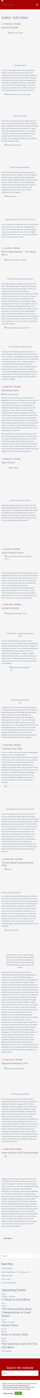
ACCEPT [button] (18, 1393)
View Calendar (6, 1351)
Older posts (8, 1238)
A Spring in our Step (12, 748)
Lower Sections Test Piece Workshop (20, 1152)
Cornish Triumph (10, 27)
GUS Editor (17, 24)
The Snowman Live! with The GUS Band (19, 1345)
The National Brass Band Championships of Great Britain (16, 1312)
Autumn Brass (10, 1325)
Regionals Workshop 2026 (15, 1063)
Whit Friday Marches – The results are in (19, 253)
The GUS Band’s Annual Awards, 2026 (18, 864)
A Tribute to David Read (16, 1299)
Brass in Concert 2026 (15, 1334)
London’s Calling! (10, 608)
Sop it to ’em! (8, 462)
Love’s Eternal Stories (12, 552)
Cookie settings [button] (8, 1393)
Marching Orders (10, 390)
